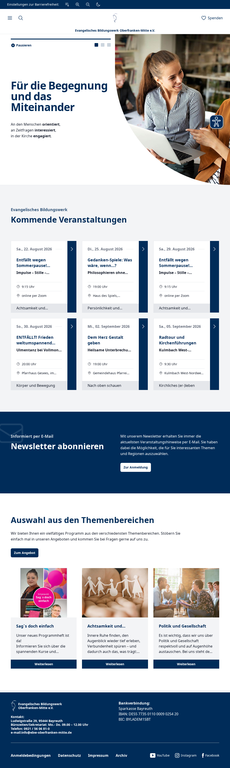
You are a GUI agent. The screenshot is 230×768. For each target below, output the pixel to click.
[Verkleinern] (87, 4)
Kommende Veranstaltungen (69, 219)
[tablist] (103, 45)
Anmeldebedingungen (31, 755)
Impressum (98, 755)
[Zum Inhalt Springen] (67, 4)
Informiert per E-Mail (32, 436)
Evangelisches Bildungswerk (39, 209)
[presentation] (96, 45)
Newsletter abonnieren (57, 446)
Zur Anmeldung (136, 467)
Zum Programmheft (30, 139)
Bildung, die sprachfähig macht (43, 78)
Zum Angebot (24, 553)
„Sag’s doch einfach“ (63, 88)
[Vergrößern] (77, 4)
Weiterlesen (44, 664)
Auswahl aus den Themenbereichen (82, 520)
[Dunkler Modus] (98, 4)
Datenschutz (69, 755)
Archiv (121, 755)
